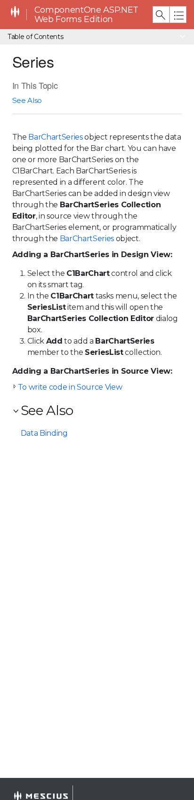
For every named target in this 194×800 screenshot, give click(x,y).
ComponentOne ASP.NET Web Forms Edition (86, 14)
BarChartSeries (55, 137)
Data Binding (44, 433)
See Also (27, 100)
